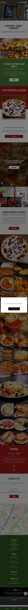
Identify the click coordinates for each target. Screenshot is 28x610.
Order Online (14, 308)
